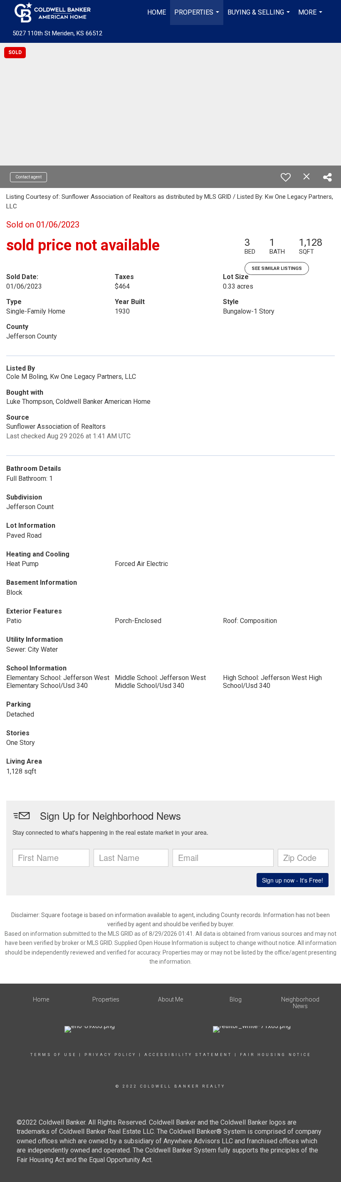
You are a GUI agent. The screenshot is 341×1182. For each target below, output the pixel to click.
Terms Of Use (53, 1055)
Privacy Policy (110, 1055)
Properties (197, 16)
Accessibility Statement (188, 1055)
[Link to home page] (57, 12)
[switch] (285, 177)
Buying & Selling (259, 16)
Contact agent (28, 177)
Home (156, 12)
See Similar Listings (277, 268)
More (311, 16)
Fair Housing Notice (275, 1055)
